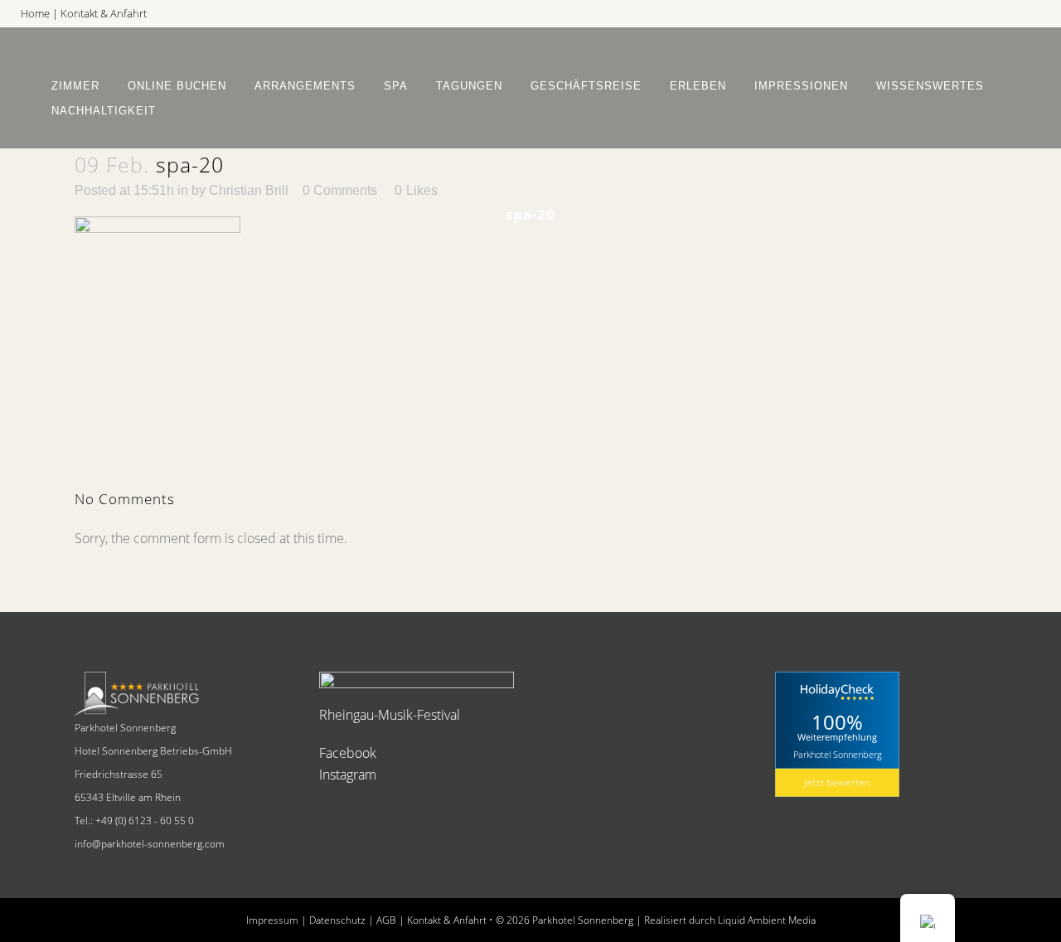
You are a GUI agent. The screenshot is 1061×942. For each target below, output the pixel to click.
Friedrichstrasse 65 (118, 774)
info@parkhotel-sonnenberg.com (150, 844)
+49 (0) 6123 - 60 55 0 (144, 820)
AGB (386, 920)
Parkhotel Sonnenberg (125, 728)
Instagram (347, 774)
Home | (41, 13)
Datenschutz (337, 920)
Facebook (347, 753)
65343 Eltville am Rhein (128, 797)
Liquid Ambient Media (767, 920)
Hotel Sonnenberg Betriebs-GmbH (153, 751)
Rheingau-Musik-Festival (389, 715)
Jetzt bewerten (837, 782)
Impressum (272, 920)
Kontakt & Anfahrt (104, 13)
